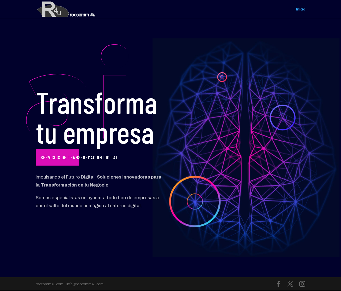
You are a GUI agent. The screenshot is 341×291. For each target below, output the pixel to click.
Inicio (300, 9)
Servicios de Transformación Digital (79, 157)
